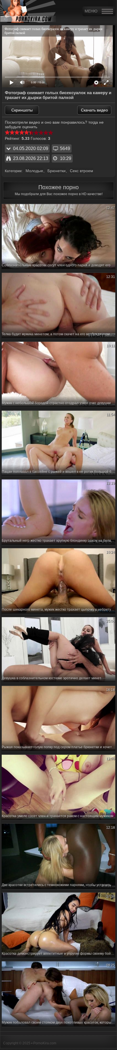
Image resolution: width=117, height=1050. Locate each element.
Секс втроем (81, 170)
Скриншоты (22, 110)
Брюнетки (56, 170)
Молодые (34, 170)
